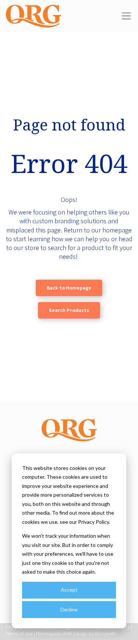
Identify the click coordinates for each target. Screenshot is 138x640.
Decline (69, 609)
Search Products (69, 310)
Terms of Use (19, 633)
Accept (69, 589)
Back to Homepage (69, 287)
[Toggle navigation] (126, 16)
